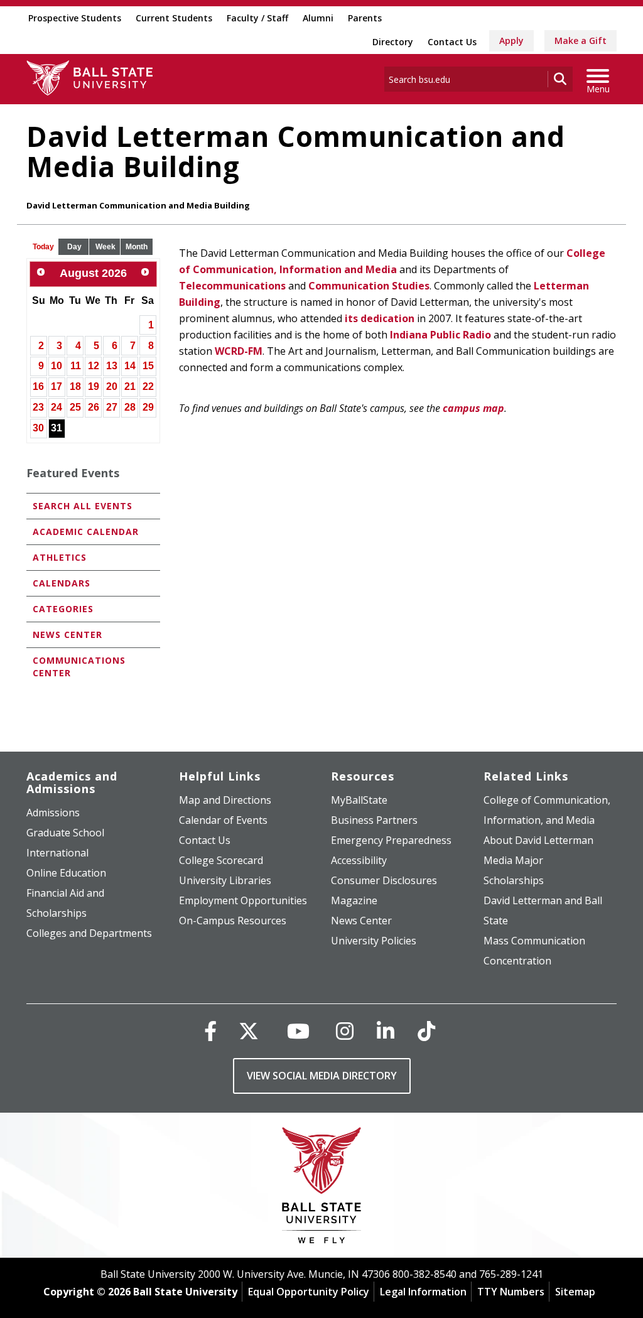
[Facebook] (210, 1030)
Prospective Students (74, 18)
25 (75, 407)
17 (56, 386)
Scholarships (514, 880)
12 (93, 365)
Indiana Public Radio (440, 335)
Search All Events (82, 506)
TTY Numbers (510, 1292)
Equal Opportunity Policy (308, 1292)
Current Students (174, 18)
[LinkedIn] (385, 1030)
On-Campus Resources (232, 920)
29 (148, 407)
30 (38, 428)
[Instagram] (345, 1030)
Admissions (53, 812)
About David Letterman (538, 840)
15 (148, 365)
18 (75, 386)
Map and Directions (225, 800)
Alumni (318, 18)
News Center (67, 634)
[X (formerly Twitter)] (249, 1030)
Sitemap (575, 1292)
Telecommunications (232, 286)
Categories (63, 609)
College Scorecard (221, 860)
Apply (511, 40)
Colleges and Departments (89, 933)
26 (93, 407)
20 (111, 386)
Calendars (61, 583)
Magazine (354, 900)
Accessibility (359, 860)
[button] (43, 247)
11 (75, 365)
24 (56, 407)
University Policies (373, 941)
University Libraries (225, 880)
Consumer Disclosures (384, 880)
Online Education (66, 873)
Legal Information (423, 1292)
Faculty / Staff (257, 18)
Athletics (60, 557)
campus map (473, 408)
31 (56, 428)
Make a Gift (580, 40)
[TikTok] (426, 1030)
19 (93, 386)
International (57, 853)
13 (111, 365)
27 (111, 407)
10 (56, 365)
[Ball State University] (322, 1188)
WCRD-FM (238, 351)
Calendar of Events (223, 820)
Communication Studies (369, 286)
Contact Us (452, 42)
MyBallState (359, 800)
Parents (365, 18)
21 (130, 386)
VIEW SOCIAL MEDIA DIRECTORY (322, 1076)
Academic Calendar (86, 531)
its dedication (379, 318)
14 (130, 365)
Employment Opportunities (243, 900)
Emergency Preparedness (391, 840)
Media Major (513, 860)
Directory (392, 42)
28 (130, 407)
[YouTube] (298, 1030)
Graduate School (65, 833)
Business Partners (374, 820)
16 (38, 386)
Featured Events (72, 472)
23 (38, 407)
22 (148, 386)
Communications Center (79, 666)
